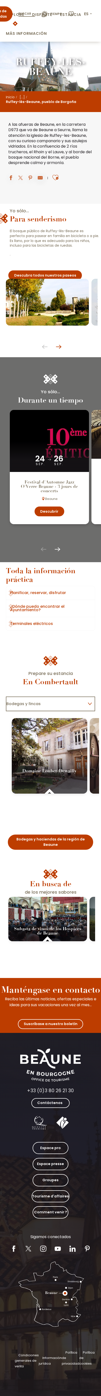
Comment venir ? (50, 1212)
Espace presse (50, 1163)
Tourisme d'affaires (50, 1196)
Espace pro (50, 1147)
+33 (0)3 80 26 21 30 (50, 1090)
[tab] (45, 704)
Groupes (50, 1180)
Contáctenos (50, 1102)
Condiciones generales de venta (27, 1360)
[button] (88, 14)
